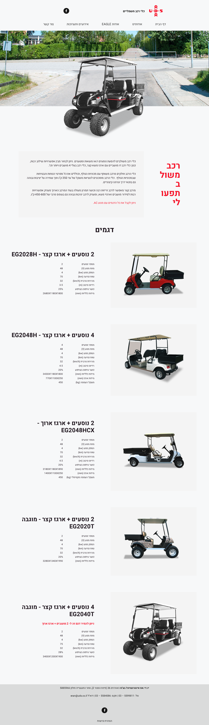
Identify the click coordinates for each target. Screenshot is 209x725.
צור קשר (48, 24)
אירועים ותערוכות (78, 24)
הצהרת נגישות (104, 721)
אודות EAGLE (110, 24)
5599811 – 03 (126, 696)
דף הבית (160, 24)
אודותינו (137, 24)
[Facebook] (66, 11)
